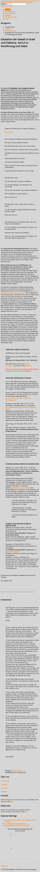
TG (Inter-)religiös (11, 17)
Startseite (8, 9)
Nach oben (4, 866)
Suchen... (4, 4)
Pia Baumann (9, 132)
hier (11, 801)
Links (7, 19)
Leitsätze (5, 784)
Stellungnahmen (10, 13)
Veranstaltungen (10, 11)
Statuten (4, 791)
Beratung (8, 15)
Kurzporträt (5, 781)
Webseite (28, 365)
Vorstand (4, 788)
